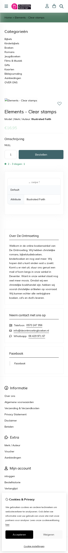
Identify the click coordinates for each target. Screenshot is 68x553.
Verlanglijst (11, 488)
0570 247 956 (34, 325)
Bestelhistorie (12, 482)
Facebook (19, 363)
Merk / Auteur (12, 445)
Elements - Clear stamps (29, 17)
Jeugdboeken (12, 56)
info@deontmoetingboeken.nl (31, 330)
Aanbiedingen (13, 78)
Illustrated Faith (41, 119)
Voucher (9, 451)
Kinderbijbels (12, 43)
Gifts (7, 65)
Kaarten (9, 69)
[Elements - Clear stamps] (21, 100)
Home (8, 17)
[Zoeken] (61, 6)
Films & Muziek (13, 60)
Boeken (9, 47)
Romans (10, 52)
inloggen (10, 476)
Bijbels (8, 39)
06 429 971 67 (36, 336)
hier (7, 524)
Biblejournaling (13, 73)
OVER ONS (11, 82)
